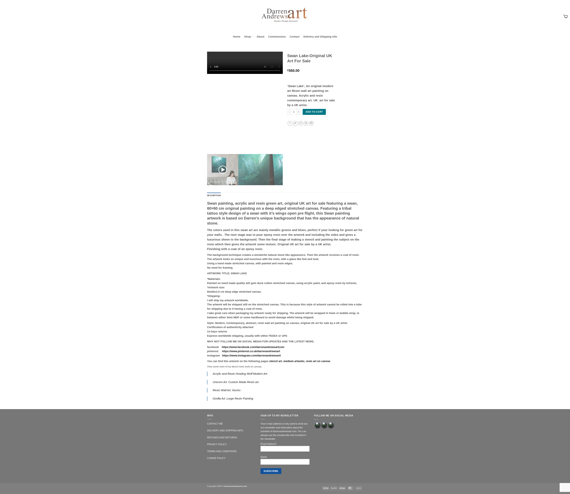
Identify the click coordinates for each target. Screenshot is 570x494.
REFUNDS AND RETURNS (222, 437)
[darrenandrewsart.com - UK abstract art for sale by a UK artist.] (285, 16)
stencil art (275, 361)
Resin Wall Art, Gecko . (227, 390)
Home (236, 36)
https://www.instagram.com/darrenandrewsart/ (251, 355)
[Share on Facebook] (290, 123)
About (260, 36)
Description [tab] (214, 195)
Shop (247, 36)
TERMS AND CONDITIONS (222, 451)
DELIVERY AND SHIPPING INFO (225, 430)
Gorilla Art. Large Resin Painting (233, 398)
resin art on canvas (318, 361)
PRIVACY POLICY (217, 444)
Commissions (277, 36)
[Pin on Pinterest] (306, 123)
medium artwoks (293, 361)
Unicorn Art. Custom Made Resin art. (236, 382)
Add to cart (314, 112)
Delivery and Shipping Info (320, 36)
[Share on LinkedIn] (311, 123)
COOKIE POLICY (216, 458)
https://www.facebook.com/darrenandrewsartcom (253, 347)
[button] (565, 16)
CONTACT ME (215, 423)
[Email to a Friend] (300, 123)
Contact (295, 36)
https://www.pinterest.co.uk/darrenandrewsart (251, 351)
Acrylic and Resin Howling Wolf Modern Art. (240, 373)
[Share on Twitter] (295, 123)
